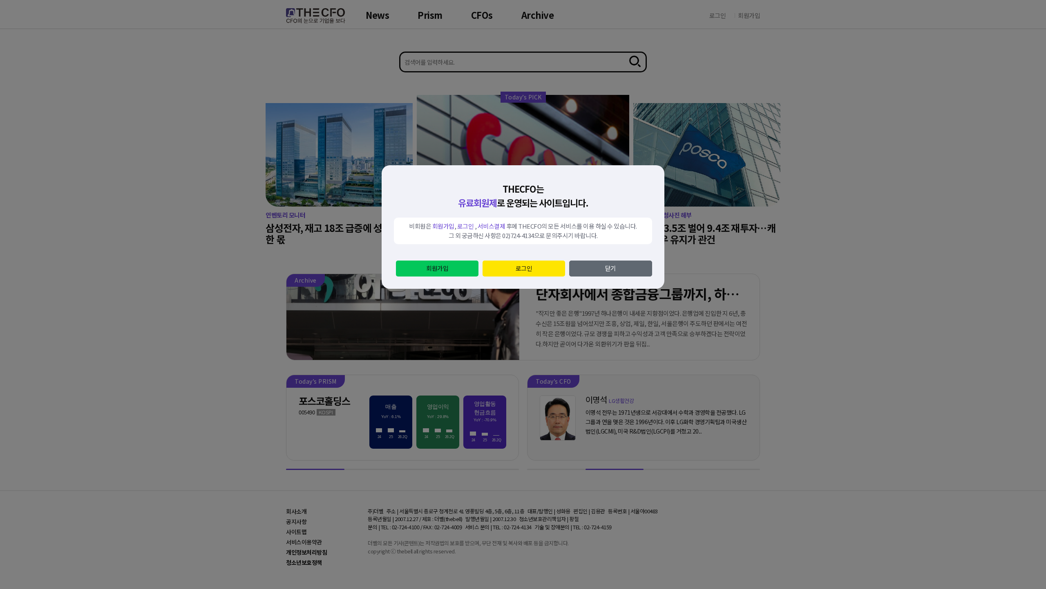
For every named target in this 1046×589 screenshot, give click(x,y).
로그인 (524, 268)
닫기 (610, 268)
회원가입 (437, 268)
